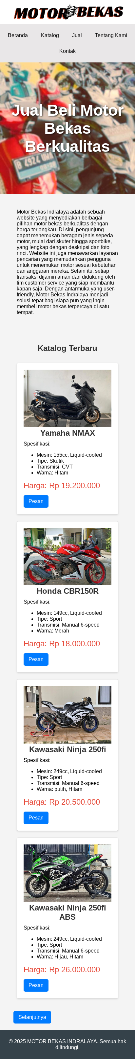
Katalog (50, 35)
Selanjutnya (32, 1017)
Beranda (18, 35)
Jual (77, 35)
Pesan (36, 501)
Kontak (67, 51)
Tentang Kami (111, 35)
